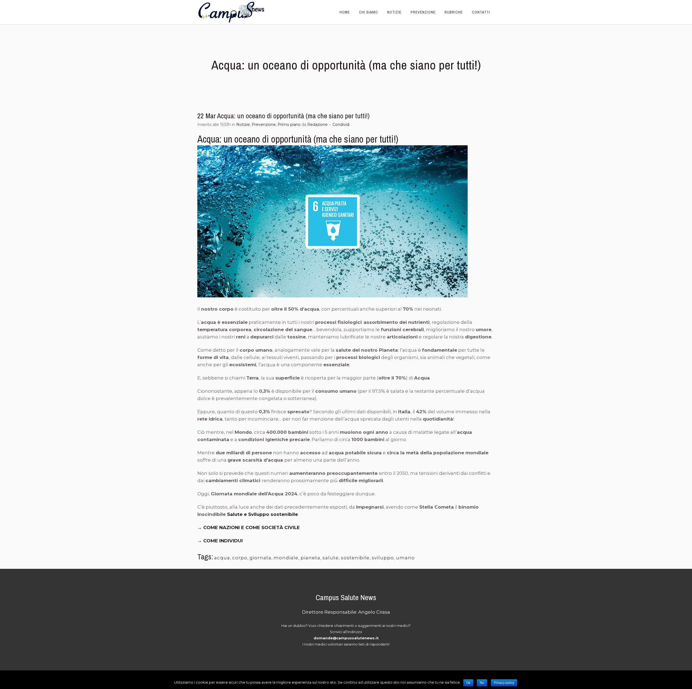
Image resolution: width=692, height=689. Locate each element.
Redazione (317, 124)
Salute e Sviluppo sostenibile (262, 514)
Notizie (243, 124)
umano (405, 557)
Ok (468, 683)
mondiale (286, 557)
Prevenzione (264, 124)
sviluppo (383, 557)
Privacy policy (504, 683)
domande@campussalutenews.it (346, 638)
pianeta (310, 557)
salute (330, 557)
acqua (222, 557)
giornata (260, 557)
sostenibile (355, 557)
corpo (239, 557)
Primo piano (289, 124)
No (482, 683)
